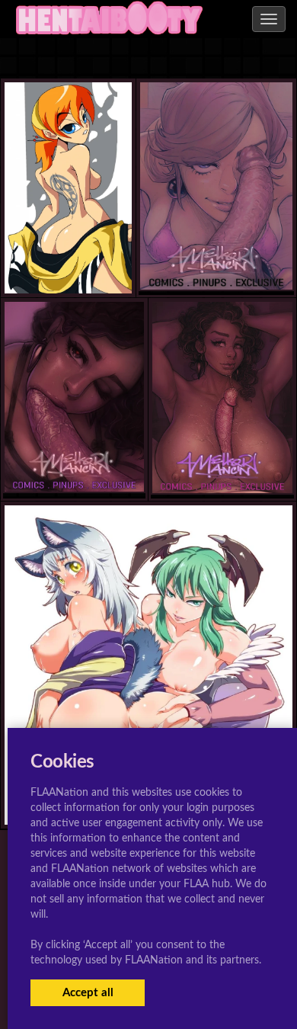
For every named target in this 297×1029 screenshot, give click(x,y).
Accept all (87, 993)
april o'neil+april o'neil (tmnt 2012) (95, 263)
